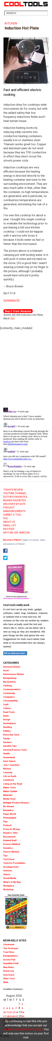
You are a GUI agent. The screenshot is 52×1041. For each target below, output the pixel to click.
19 (10, 1016)
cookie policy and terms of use (23, 1029)
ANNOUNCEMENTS (14, 511)
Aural (6, 670)
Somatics (8, 848)
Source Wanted (11, 851)
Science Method (11, 844)
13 (13, 1012)
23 (23, 1016)
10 (4, 1012)
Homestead (9, 757)
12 (10, 1012)
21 (16, 1016)
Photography (9, 817)
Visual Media (9, 878)
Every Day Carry (11, 734)
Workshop (8, 889)
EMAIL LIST (9, 525)
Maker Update (10, 791)
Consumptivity (10, 700)
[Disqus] (26, 368)
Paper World (9, 814)
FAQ (5, 518)
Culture (7, 708)
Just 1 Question (11, 765)
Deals (6, 716)
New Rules (8, 967)
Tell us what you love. (14, 653)
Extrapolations (10, 956)
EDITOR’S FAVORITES (15, 496)
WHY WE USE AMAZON (16, 532)
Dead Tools (9, 712)
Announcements (11, 667)
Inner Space (9, 761)
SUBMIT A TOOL (12, 514)
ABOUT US (9, 521)
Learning (7, 772)
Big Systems (9, 682)
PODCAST (9, 507)
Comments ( (10, 300)
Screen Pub (9, 959)
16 (23, 1012)
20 (13, 1016)
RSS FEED (8, 529)
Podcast (7, 825)
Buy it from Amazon (18, 311)
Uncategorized (10, 867)
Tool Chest (8, 859)
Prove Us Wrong (11, 829)
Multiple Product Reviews (16, 802)
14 (16, 1012)
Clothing (7, 685)
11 (7, 1012)
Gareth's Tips (10, 746)
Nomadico (8, 810)
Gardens (7, 742)
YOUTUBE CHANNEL (15, 493)
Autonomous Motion (13, 674)
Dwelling (7, 727)
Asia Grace (8, 975)
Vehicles (7, 870)
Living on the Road (12, 784)
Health (6, 753)
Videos (6, 874)
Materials (8, 795)
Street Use (8, 971)
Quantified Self (10, 963)
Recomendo (9, 836)
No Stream (8, 806)
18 (7, 1016)
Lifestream (8, 944)
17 (4, 1016)
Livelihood (8, 780)
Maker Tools (9, 787)
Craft (5, 704)
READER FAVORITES (14, 500)
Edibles (7, 731)
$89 (12, 318)
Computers (9, 697)
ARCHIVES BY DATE (14, 504)
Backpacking (9, 678)
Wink (5, 982)
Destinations (9, 723)
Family (6, 738)
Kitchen (11, 23)
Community (9, 693)
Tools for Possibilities (14, 863)
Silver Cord (9, 978)
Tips (5, 855)
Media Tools (9, 799)
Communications (12, 689)
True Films (8, 952)
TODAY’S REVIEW (13, 489)
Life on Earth (9, 776)
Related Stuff (10, 840)
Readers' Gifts (10, 833)
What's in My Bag (12, 882)
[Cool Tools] (26, 4)
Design (6, 719)
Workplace (8, 885)
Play (5, 821)
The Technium (10, 948)
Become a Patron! (12, 540)
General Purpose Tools (15, 750)
